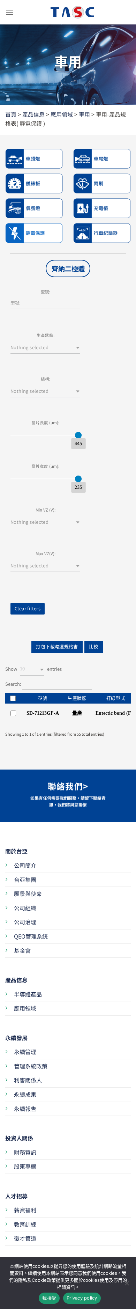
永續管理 (25, 1051)
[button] (9, 12)
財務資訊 (25, 1152)
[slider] (78, 435)
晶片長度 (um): (45, 422)
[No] (126, 1285)
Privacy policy (82, 1298)
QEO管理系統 (31, 936)
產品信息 (33, 114)
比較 (93, 646)
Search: (13, 683)
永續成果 (25, 1094)
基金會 (22, 950)
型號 (42, 698)
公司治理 (25, 922)
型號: (45, 291)
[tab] (68, 268)
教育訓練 (25, 1224)
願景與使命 (28, 893)
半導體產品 (28, 994)
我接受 (49, 1298)
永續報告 (25, 1108)
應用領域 (62, 114)
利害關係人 (28, 1080)
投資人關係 (19, 1138)
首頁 (10, 114)
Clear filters (27, 608)
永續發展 (16, 1038)
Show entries (33, 668)
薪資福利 (25, 1210)
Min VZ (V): (45, 510)
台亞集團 (25, 879)
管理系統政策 (30, 1066)
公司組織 (25, 908)
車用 (84, 114)
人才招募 (16, 1196)
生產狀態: (45, 335)
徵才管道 (25, 1238)
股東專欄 (25, 1166)
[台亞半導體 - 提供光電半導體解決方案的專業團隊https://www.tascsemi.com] (68, 12)
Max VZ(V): (45, 553)
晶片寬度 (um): (45, 466)
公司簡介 (25, 865)
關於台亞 (16, 851)
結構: (45, 379)
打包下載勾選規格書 (57, 646)
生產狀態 (77, 698)
